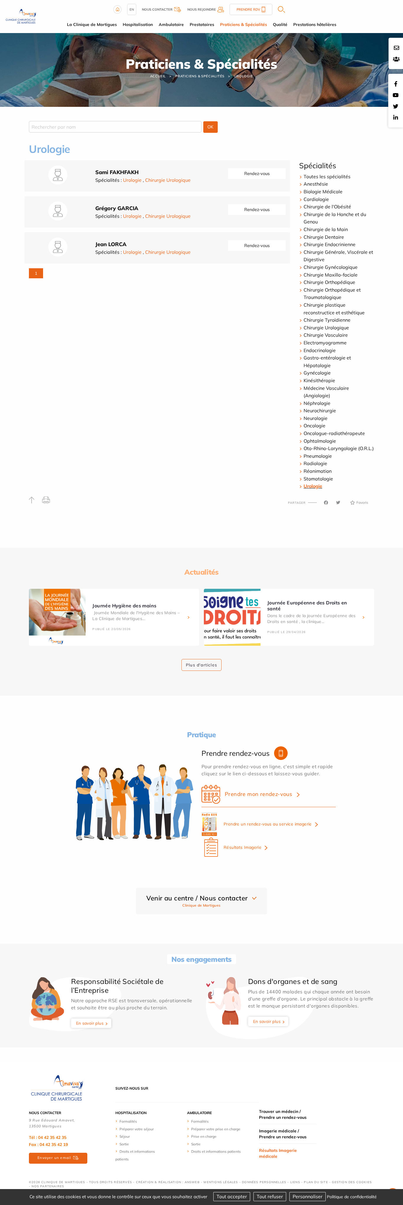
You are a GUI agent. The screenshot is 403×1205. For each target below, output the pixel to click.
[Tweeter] (338, 503)
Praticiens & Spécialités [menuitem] (243, 24)
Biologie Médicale (323, 191)
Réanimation (318, 471)
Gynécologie (317, 373)
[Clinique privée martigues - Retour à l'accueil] (20, 16)
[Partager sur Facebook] (326, 503)
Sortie (124, 1144)
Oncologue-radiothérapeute (334, 433)
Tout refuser (270, 1196)
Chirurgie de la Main (326, 229)
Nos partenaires (48, 1186)
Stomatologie (318, 479)
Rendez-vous (257, 173)
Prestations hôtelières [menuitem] (314, 24)
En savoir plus (90, 1023)
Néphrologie (317, 403)
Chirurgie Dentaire (324, 237)
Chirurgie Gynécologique (331, 267)
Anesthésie (316, 184)
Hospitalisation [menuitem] (138, 24)
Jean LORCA (111, 244)
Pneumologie (318, 456)
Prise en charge (204, 1136)
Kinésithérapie (319, 380)
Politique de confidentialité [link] (352, 1196)
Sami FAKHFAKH (117, 172)
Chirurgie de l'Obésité (327, 207)
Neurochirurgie (320, 410)
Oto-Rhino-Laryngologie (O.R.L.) (339, 448)
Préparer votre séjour (136, 1129)
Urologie (243, 76)
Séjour (124, 1136)
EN (132, 9)
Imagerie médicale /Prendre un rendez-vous (283, 1133)
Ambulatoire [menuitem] (171, 24)
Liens (295, 1182)
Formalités (128, 1121)
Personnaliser (307, 1196)
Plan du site (316, 1182)
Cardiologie (316, 199)
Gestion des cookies (352, 1182)
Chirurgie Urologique (168, 180)
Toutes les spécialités (327, 176)
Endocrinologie (320, 350)
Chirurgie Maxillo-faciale (331, 275)
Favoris (362, 502)
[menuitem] (137, 1121)
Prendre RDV (248, 9)
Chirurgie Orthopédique (329, 282)
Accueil (158, 76)
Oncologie (314, 426)
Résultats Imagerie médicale (278, 1153)
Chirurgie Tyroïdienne (327, 320)
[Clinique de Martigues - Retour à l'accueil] (57, 1088)
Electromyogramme (325, 343)
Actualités (201, 572)
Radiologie (315, 463)
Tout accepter (232, 1196)
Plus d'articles (201, 665)
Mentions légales (221, 1182)
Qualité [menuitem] (280, 24)
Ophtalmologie (320, 441)
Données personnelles (264, 1182)
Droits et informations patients (216, 1151)
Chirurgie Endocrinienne (330, 244)
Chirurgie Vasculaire (326, 335)
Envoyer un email (54, 1157)
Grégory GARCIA (116, 208)
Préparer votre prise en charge (215, 1129)
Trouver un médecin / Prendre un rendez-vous (283, 1114)
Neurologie (315, 418)
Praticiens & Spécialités (200, 76)
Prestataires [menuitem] (202, 24)
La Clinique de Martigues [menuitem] (92, 24)
